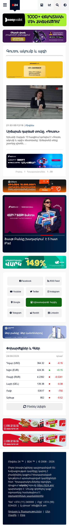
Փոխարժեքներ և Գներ (23, 348)
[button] (10, 235)
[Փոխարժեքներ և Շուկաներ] (49, 5)
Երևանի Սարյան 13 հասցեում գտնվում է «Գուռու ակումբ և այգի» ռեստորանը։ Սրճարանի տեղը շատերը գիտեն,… (33, 140)
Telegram (16, 313)
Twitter (35, 291)
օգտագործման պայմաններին (25, 496)
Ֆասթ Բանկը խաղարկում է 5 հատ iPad (31, 241)
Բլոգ (22, 515)
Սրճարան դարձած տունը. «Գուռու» (33, 131)
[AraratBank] (34, 69)
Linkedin (54, 313)
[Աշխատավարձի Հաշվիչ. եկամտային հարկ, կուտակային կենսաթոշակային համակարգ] (42, 5)
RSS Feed (54, 281)
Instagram (54, 291)
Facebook (26, 281)
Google (16, 302)
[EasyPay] (34, 19)
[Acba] (34, 262)
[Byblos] (34, 36)
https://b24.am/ (45, 485)
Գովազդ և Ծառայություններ (25, 511)
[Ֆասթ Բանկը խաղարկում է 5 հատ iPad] (34, 215)
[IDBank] (34, 185)
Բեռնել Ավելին (36, 406)
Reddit (35, 313)
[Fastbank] (34, 161)
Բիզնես (29, 125)
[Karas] (34, 424)
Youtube (17, 291)
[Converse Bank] (34, 332)
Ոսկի (9, 390)
